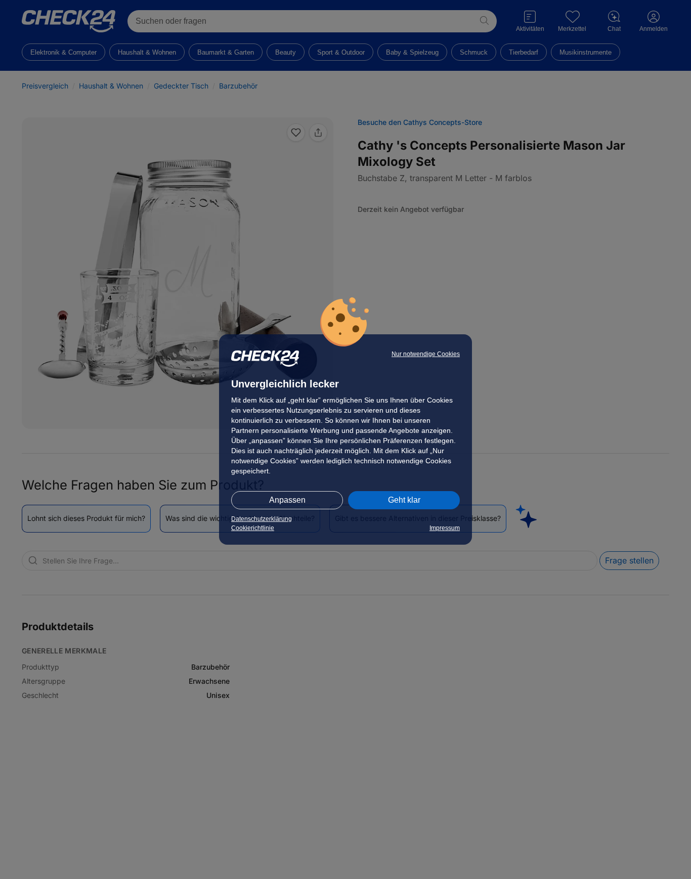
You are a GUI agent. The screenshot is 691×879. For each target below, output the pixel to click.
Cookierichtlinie (252, 528)
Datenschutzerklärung (261, 518)
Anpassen (287, 500)
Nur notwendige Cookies (426, 354)
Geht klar (404, 500)
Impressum (444, 528)
